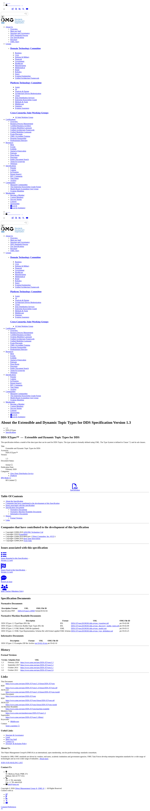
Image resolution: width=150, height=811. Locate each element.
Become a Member (17, 195)
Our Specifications (17, 37)
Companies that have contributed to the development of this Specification (33, 503)
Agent (17, 87)
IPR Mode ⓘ (6, 478)
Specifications (11, 166)
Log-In (14, 206)
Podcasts (13, 153)
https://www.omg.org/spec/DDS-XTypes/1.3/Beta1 (24, 717)
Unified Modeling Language (20, 132)
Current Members (16, 197)
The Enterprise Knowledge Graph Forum (25, 187)
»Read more (43, 759)
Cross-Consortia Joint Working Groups (29, 113)
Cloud (17, 96)
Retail (17, 70)
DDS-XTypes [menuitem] (11, 430)
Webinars (13, 164)
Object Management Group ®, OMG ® (29, 788)
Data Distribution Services (24, 98)
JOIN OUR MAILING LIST (12, 763)
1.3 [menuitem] (7, 428)
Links (8, 520)
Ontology (18, 106)
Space (17, 74)
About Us (9, 27)
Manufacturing (20, 66)
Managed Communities (19, 185)
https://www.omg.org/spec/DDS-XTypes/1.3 (36, 662)
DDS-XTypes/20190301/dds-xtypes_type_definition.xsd (92, 631)
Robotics (18, 72)
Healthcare (19, 63)
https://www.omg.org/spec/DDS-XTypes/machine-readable (27, 709)
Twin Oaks (28, 541)
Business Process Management (21, 124)
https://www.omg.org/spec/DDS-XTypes (21, 696)
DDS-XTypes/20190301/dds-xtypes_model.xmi (89, 628)
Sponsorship (14, 204)
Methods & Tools (21, 102)
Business (18, 53)
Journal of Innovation (18, 151)
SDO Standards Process (19, 35)
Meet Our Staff (11, 739)
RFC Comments (16, 176)
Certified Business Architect (20, 126)
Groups (8, 44)
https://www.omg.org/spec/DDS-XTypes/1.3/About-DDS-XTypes (30, 684)
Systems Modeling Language (21, 128)
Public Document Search (19, 159)
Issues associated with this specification (20, 505)
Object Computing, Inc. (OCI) (43, 536)
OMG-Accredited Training (20, 136)
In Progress (14, 172)
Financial (18, 59)
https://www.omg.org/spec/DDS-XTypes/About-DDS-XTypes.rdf (30, 700)
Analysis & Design (22, 91)
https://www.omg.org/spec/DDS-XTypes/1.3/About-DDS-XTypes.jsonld (33, 692)
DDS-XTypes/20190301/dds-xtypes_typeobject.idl (90, 623)
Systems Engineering (23, 76)
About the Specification (14, 501)
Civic (17, 55)
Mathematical (20, 68)
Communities (10, 183)
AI (16, 89)
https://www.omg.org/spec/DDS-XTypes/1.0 (36, 670)
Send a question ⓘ (13, 726)
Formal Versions (16, 518)
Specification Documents (15, 508)
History (8, 516)
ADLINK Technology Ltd (33, 532)
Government (19, 61)
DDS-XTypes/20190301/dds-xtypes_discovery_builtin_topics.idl (95, 626)
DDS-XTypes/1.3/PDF (26, 611)
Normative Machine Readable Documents (25, 512)
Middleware (19, 104)
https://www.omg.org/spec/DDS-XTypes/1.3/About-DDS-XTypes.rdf (31, 688)
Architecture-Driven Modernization (28, 93)
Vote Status (14, 178)
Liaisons (13, 202)
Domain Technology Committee (25, 48)
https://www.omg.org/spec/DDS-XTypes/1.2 (36, 665)
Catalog (13, 170)
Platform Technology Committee (25, 82)
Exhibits (13, 149)
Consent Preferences (8, 807)
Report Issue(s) (15, 174)
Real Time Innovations (32, 538)
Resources (9, 143)
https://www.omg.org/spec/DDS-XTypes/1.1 (36, 668)
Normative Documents (18, 510)
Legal (8, 737)
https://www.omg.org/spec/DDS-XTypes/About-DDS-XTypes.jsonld (31, 705)
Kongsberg (23, 534)
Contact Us (10, 741)
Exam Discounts (16, 134)
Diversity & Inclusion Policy (16, 744)
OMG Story (14, 42)
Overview (14, 29)
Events (12, 147)
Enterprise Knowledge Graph (26, 100)
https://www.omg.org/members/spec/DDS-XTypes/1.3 (26, 713)
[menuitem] (77, 432)
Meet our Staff (15, 31)
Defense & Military (22, 57)
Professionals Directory (19, 140)
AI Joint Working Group (24, 117)
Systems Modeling (17, 191)
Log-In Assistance (18, 208)
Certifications (10, 119)
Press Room (14, 155)
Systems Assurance (22, 108)
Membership (10, 193)
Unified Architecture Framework (27, 78)
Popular (13, 168)
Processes (13, 157)
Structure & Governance (15, 735)
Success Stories (16, 199)
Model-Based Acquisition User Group (24, 189)
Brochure (13, 40)
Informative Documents (19, 514)
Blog (12, 145)
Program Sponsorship (18, 138)
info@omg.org (13, 784)
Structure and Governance (20, 33)
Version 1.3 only (7, 560)
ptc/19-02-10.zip (41, 643)
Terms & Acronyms (17, 162)
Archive (13, 180)
